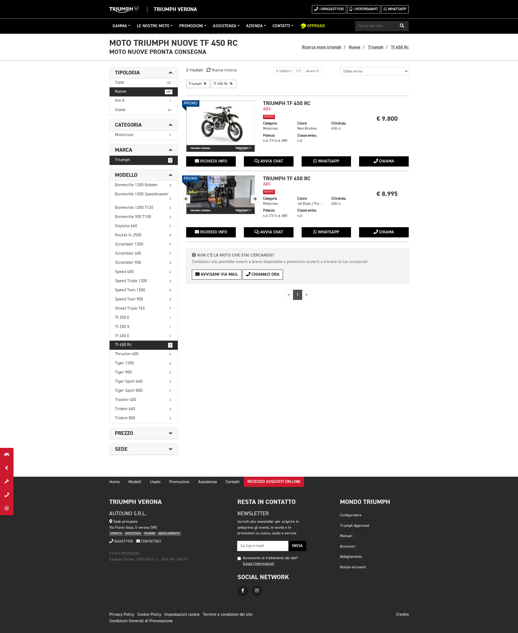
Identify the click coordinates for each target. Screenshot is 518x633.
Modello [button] (126, 175)
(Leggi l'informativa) (258, 564)
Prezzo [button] (124, 433)
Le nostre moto (153, 26)
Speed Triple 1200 (143, 281)
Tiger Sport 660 (143, 381)
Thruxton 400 (143, 354)
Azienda (254, 26)
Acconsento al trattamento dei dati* (270, 558)
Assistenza (224, 26)
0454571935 (123, 541)
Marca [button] (123, 150)
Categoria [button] (128, 125)
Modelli (134, 482)
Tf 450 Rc (143, 345)
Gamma (120, 26)
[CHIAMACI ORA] (6, 495)
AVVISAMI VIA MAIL (219, 274)
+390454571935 (331, 9)
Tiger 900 (143, 372)
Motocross (143, 135)
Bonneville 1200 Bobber (143, 185)
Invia (297, 546)
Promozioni (191, 26)
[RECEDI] (6, 508)
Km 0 (143, 101)
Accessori (347, 546)
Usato (155, 482)
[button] (402, 26)
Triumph (143, 160)
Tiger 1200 (143, 363)
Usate (143, 110)
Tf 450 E (143, 336)
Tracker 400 (143, 400)
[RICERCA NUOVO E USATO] (6, 454)
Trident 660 (143, 409)
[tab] (144, 72)
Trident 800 (143, 418)
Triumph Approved (354, 526)
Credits (402, 615)
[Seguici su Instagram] (256, 591)
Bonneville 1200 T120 (143, 208)
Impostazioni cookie (182, 615)
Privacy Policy (121, 615)
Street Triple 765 (143, 308)
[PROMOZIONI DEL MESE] (6, 468)
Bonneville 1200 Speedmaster (143, 196)
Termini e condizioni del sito (228, 615)
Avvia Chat (271, 161)
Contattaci (150, 541)
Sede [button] (121, 449)
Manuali (346, 536)
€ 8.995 (387, 194)
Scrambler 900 (143, 263)
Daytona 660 (143, 226)
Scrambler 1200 (143, 244)
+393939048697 (365, 9)
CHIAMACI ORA (265, 274)
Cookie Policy (149, 615)
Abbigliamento (351, 557)
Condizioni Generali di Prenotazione (141, 621)
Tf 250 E (143, 318)
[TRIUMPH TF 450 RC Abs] (220, 126)
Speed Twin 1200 (143, 290)
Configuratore (351, 515)
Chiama (386, 161)
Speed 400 (143, 272)
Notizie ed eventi (353, 567)
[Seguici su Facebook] (242, 591)
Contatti (281, 26)
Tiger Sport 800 (143, 391)
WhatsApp (396, 9)
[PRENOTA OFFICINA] (6, 481)
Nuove (143, 91)
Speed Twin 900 (143, 299)
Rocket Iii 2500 (143, 235)
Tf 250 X (143, 327)
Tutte (143, 83)
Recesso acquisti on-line (274, 482)
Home (114, 482)
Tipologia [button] (127, 73)
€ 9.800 (387, 119)
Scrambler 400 (143, 253)
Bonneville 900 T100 (143, 217)
